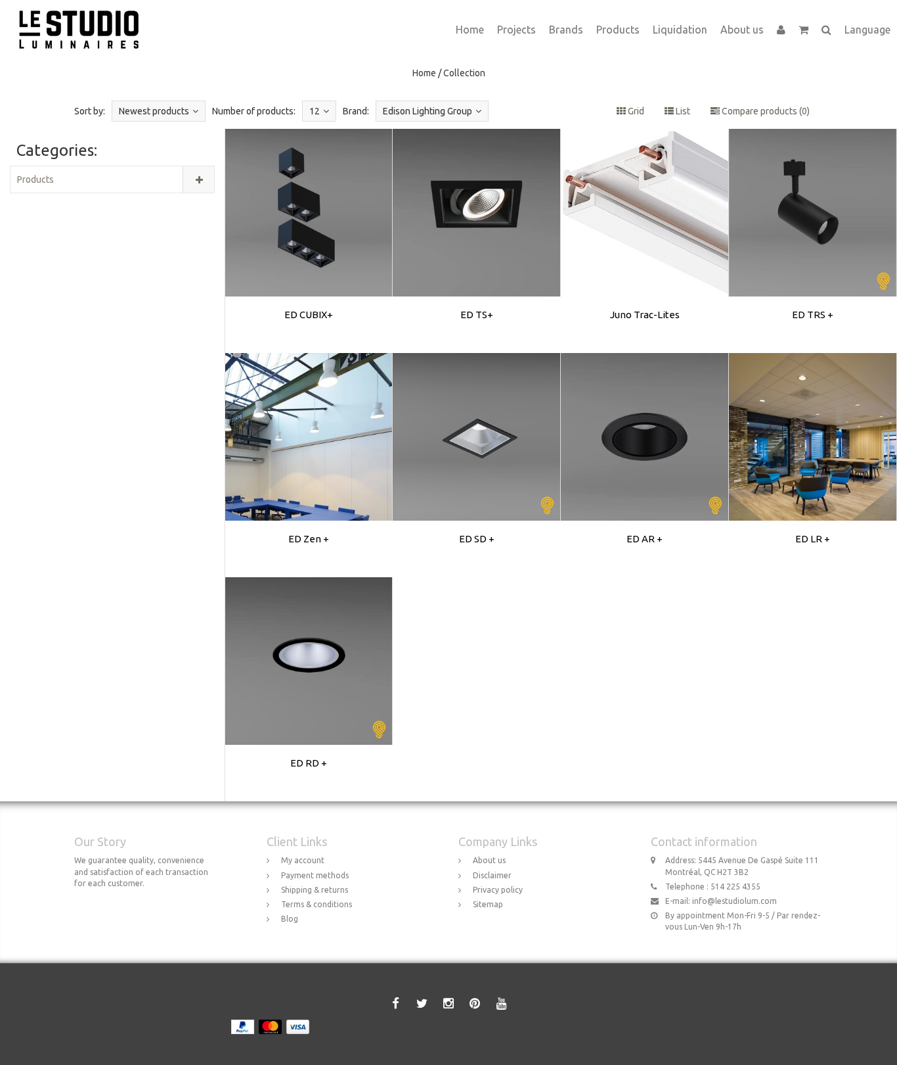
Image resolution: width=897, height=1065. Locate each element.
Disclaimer (492, 875)
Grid (635, 111)
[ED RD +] (308, 689)
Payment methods (315, 875)
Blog (289, 918)
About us (742, 30)
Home (470, 30)
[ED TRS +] (813, 240)
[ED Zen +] (308, 465)
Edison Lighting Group (427, 111)
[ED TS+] (476, 240)
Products (618, 30)
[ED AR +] (645, 465)
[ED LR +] (813, 465)
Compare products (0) (765, 111)
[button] (803, 29)
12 (314, 111)
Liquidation (680, 30)
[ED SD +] (476, 465)
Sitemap (488, 904)
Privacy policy (498, 890)
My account (302, 860)
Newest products (154, 111)
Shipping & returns (314, 890)
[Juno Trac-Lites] (645, 240)
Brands (566, 30)
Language (867, 30)
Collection (464, 73)
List (682, 111)
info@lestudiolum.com (734, 901)
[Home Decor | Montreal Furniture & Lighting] (83, 16)
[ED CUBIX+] (308, 240)
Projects (516, 30)
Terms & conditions (316, 904)
